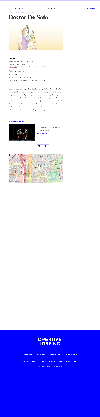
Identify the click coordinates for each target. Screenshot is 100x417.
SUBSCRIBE (93, 8)
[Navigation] (5, 9)
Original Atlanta (50, 8)
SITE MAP (52, 361)
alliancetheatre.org (42, 133)
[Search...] (9, 9)
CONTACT (43, 361)
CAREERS (60, 361)
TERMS (76, 361)
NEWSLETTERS (71, 354)
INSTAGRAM (55, 354)
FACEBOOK (28, 354)
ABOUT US (34, 361)
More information (14, 118)
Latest (21, 8)
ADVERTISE (25, 361)
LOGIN (86, 8)
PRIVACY (68, 361)
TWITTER (41, 354)
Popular (15, 8)
